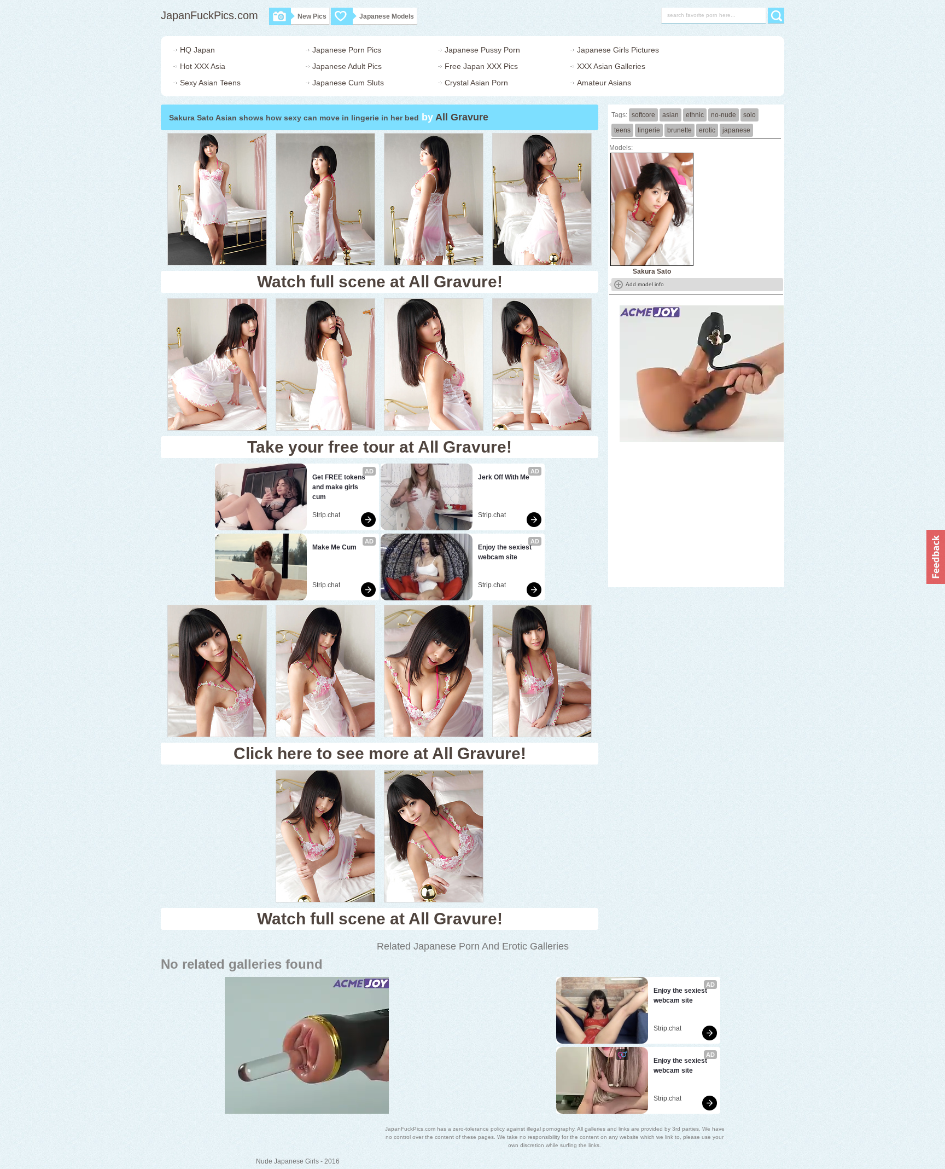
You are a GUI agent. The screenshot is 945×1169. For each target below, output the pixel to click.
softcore (643, 115)
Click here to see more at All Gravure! (380, 753)
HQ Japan (197, 49)
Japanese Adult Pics (347, 66)
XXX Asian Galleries (611, 66)
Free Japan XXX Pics (481, 66)
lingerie (649, 130)
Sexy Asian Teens (210, 82)
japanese (736, 130)
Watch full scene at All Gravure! (380, 282)
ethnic (695, 115)
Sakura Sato (652, 271)
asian (670, 115)
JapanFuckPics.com (209, 15)
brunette (679, 130)
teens (622, 130)
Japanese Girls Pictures (618, 49)
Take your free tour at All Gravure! (379, 447)
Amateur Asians (604, 82)
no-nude (723, 115)
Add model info (645, 284)
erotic (707, 130)
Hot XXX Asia (202, 66)
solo (749, 115)
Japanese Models (386, 16)
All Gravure (461, 117)
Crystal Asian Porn (476, 82)
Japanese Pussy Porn (482, 49)
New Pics (312, 16)
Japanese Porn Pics (346, 49)
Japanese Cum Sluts (348, 82)
